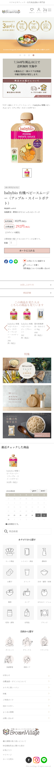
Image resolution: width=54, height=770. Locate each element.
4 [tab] (33, 55)
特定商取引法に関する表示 (13, 745)
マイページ (7, 754)
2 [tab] (24, 55)
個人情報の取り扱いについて (14, 741)
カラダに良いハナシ (11, 687)
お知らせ (6, 675)
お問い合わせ (8, 718)
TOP (4, 105)
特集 (4, 693)
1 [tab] (20, 55)
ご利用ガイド (8, 699)
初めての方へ (8, 706)
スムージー (27, 105)
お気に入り (7, 750)
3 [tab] (29, 55)
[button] (6, 328)
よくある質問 (8, 712)
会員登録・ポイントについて (14, 681)
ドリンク (17, 105)
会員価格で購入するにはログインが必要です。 (23, 238)
